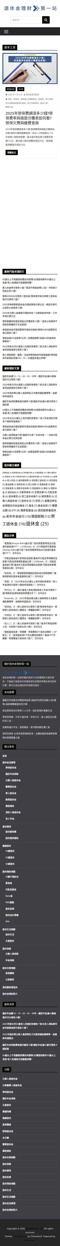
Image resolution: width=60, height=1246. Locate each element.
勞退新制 (40, 516)
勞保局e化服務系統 (28, 99)
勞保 (10, 99)
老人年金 (12, 480)
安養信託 (7, 473)
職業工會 (9, 107)
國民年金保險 (24, 488)
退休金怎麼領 (8, 762)
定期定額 (41, 492)
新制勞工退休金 (40, 480)
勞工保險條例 (33, 103)
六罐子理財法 (12, 876)
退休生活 (28, 500)
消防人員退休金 (13, 812)
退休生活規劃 (8, 929)
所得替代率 (29, 473)
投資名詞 (22, 484)
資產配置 (45, 484)
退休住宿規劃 (8, 967)
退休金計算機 (12, 915)
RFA (7, 921)
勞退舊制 (37, 488)
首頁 (4, 755)
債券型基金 (28, 510)
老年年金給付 (18, 516)
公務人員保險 (12, 953)
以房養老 (10, 979)
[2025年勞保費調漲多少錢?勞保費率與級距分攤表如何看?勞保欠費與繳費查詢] (30, 68)
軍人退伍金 (11, 793)
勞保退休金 (10, 89)
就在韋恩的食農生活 (42, 710)
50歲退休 (10, 850)
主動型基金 (26, 492)
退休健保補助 (12, 838)
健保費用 (48, 496)
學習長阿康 (7, 716)
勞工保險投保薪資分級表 (16, 103)
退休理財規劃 (8, 871)
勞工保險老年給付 (21, 476)
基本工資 (44, 103)
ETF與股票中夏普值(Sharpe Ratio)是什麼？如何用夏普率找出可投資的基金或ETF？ (29, 550)
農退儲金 (10, 805)
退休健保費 (24, 480)
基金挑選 (10, 484)
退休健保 (15, 496)
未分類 (20, 89)
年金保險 (10, 960)
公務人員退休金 (13, 780)
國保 (47, 488)
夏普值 (8, 476)
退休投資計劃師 (32, 94)
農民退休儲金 (35, 476)
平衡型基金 (40, 473)
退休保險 (6, 948)
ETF (16, 510)
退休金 (37, 524)
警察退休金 (11, 786)
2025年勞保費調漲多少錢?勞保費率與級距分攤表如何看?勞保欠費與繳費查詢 (29, 118)
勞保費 (41, 99)
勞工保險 (49, 99)
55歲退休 (10, 857)
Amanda (9, 598)
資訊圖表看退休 (10, 987)
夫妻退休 (10, 940)
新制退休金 (7, 1131)
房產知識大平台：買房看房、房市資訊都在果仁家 (26, 727)
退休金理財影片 (10, 993)
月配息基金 (11, 889)
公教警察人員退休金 (12, 1085)
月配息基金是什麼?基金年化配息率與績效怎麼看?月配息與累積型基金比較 (29, 564)
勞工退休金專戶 (31, 496)
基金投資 (44, 505)
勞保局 (16, 99)
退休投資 (10, 908)
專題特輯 (6, 1111)
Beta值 (9, 895)
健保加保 (13, 492)
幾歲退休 (6, 845)
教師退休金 (11, 799)
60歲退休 (10, 863)
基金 (33, 505)
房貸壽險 (10, 973)
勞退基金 (10, 488)
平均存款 (47, 476)
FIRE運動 (10, 902)
